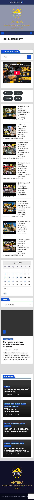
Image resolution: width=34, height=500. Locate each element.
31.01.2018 (7, 350)
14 (21, 277)
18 (9, 281)
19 (13, 281)
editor (17, 394)
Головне (17, 403)
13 (17, 277)
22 (25, 281)
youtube (18, 93)
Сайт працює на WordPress (9, 496)
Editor (16, 350)
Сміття (22, 443)
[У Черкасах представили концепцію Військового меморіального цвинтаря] (9, 130)
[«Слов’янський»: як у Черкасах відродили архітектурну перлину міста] (9, 227)
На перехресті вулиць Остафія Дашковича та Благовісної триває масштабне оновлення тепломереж (24, 207)
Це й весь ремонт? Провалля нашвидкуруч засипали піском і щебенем (24, 186)
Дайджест (7, 386)
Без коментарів (15, 423)
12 (13, 277)
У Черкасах (15, 406)
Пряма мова (8, 406)
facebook (8, 98)
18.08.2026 (9, 434)
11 (9, 277)
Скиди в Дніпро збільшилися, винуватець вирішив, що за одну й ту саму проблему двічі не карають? (23, 148)
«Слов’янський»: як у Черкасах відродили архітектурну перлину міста (24, 225)
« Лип (5, 293)
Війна (12, 403)
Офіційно (23, 403)
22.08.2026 (9, 394)
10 (5, 277)
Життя (11, 339)
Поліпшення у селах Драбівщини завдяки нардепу (13, 344)
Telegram (8, 93)
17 (5, 281)
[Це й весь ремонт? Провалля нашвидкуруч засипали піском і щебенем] (9, 189)
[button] (28, 33)
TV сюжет (6, 339)
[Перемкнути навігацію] (16, 33)
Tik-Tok (18, 98)
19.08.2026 (9, 414)
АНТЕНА (17, 21)
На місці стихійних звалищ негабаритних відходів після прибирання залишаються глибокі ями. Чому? (24, 168)
